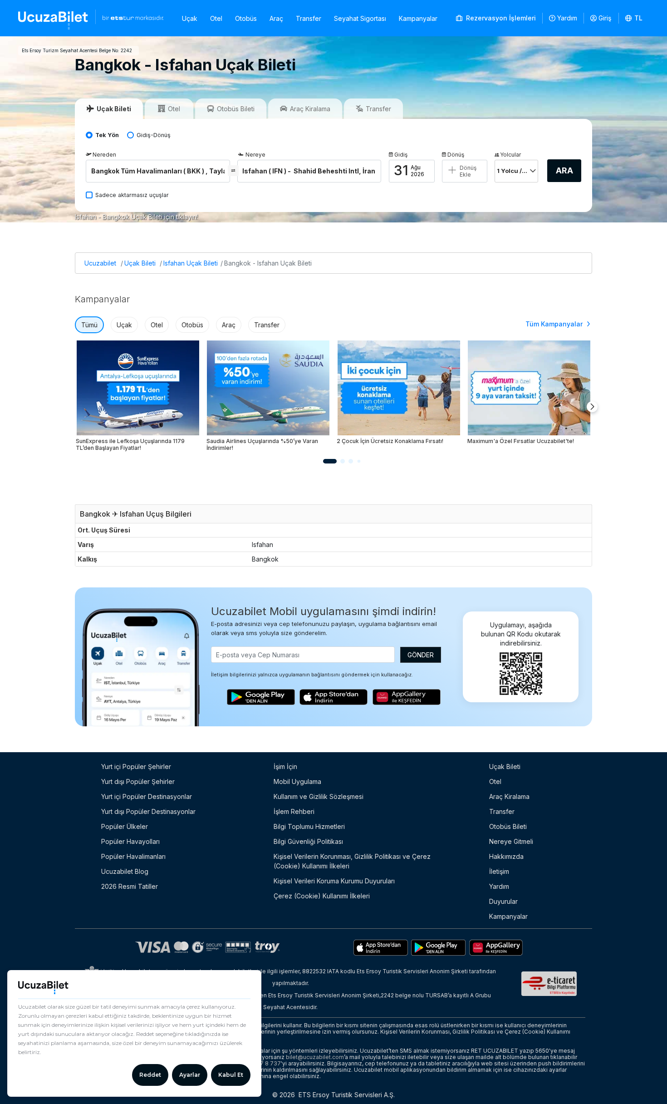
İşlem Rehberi (294, 811)
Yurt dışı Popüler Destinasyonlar (148, 811)
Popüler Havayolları (130, 841)
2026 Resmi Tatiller (129, 886)
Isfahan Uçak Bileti (190, 263)
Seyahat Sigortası (360, 18)
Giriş (604, 18)
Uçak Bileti (140, 263)
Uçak (189, 18)
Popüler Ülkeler (124, 826)
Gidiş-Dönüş (154, 135)
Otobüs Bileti (508, 826)
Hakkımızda (506, 856)
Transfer (308, 18)
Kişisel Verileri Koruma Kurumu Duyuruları (334, 881)
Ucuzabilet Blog (124, 871)
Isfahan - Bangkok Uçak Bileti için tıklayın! (136, 217)
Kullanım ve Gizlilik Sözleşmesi (318, 796)
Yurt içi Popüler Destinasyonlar (146, 796)
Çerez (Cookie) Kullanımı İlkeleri (322, 896)
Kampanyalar (418, 18)
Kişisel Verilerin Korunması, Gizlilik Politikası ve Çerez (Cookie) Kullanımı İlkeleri (352, 861)
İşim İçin (285, 766)
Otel (216, 18)
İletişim (499, 871)
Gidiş (400, 154)
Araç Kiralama (509, 796)
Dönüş (455, 154)
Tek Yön (107, 135)
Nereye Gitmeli (511, 841)
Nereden (104, 154)
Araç (276, 18)
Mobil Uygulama (297, 781)
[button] (634, 18)
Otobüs (246, 18)
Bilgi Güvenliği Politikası (308, 841)
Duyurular (503, 901)
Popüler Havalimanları (133, 856)
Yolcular (510, 154)
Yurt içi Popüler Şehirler (136, 766)
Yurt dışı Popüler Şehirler (138, 781)
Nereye (255, 154)
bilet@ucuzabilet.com (315, 1057)
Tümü (89, 325)
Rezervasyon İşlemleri (500, 18)
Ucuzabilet (100, 263)
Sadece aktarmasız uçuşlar (132, 195)
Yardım (567, 18)
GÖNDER (420, 655)
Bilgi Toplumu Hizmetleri (309, 826)
